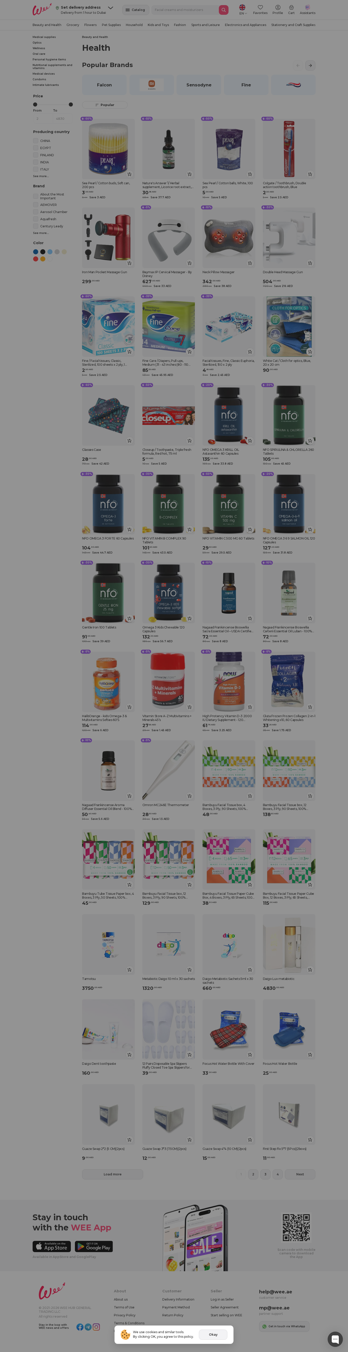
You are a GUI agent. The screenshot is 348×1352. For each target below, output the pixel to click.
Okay (213, 1334)
